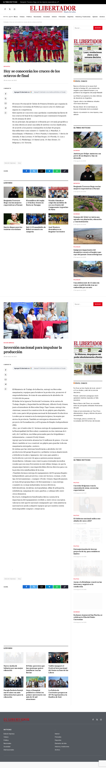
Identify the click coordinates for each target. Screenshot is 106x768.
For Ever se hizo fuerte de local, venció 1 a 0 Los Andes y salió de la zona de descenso (87, 390)
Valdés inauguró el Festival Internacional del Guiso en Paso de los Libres (58, 669)
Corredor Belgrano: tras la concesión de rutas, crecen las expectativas (85, 488)
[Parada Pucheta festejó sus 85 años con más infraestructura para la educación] (13, 682)
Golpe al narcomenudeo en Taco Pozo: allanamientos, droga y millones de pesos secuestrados (87, 413)
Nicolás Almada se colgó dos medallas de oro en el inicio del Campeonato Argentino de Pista (58, 205)
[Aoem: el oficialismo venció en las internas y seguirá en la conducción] (87, 568)
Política (29, 16)
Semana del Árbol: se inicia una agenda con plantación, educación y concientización (87, 219)
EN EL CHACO (81, 81)
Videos (22, 16)
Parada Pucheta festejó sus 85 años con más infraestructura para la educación (13, 693)
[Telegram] (6, 108)
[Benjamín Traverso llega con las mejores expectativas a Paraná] (13, 192)
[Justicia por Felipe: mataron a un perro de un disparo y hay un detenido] (87, 140)
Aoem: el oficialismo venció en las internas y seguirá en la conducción (87, 584)
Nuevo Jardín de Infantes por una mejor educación (13, 668)
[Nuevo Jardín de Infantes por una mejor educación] (13, 657)
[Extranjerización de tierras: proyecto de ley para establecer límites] (87, 535)
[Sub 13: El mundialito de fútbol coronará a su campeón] (36, 218)
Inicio (16, 16)
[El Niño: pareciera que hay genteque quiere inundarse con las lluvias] (36, 657)
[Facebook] (6, 94)
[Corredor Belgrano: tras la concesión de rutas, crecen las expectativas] (87, 472)
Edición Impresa (9, 342)
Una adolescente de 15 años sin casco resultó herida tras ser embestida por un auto (86, 285)
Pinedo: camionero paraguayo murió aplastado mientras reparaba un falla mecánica (85, 398)
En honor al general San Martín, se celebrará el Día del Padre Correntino (87, 617)
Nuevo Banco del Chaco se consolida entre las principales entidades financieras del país (87, 406)
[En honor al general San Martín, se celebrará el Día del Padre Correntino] (87, 601)
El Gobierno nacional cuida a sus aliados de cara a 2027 (86, 520)
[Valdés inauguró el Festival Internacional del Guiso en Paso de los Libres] (58, 657)
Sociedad (46, 16)
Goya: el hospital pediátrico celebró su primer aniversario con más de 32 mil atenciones (36, 694)
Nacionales (37, 16)
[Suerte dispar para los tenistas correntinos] (13, 218)
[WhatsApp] (6, 113)
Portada (6, 22)
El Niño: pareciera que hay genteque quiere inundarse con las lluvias (35, 669)
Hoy (19, 163)
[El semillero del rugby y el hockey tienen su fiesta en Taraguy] (36, 192)
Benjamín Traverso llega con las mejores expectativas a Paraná (41, 2)
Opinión (95, 16)
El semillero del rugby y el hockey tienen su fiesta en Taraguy (35, 202)
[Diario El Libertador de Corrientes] (53, 9)
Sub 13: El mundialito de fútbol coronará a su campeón (36, 229)
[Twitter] (6, 98)
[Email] (6, 103)
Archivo (102, 16)
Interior (54, 16)
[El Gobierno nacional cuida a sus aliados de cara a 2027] (87, 505)
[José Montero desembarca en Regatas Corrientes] (58, 218)
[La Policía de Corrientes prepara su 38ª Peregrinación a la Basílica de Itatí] (58, 682)
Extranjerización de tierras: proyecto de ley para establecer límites (86, 551)
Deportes (70, 16)
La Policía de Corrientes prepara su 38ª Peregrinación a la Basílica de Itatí (57, 693)
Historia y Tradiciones (82, 16)
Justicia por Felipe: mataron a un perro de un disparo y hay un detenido (87, 156)
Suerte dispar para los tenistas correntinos (13, 228)
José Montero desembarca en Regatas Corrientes (56, 229)
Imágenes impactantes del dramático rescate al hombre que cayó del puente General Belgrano (87, 252)
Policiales (62, 16)
